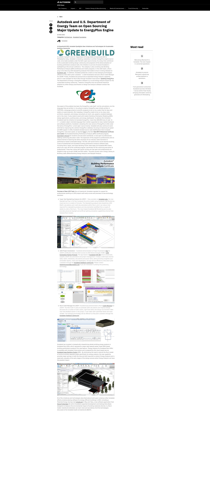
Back (60, 16)
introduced (79, 402)
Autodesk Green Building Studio (67, 352)
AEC (80, 8)
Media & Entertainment (117, 8)
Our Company (62, 8)
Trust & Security (133, 8)
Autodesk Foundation (79, 37)
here (84, 132)
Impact (73, 8)
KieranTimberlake (62, 404)
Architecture (68, 37)
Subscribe (145, 8)
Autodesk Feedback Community (84, 263)
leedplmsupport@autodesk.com (69, 265)
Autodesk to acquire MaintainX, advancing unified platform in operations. (142, 75)
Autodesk (64, 41)
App (107, 251)
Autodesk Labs (61, 73)
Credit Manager (107, 306)
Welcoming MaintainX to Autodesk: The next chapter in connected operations (142, 62)
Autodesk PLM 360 (95, 255)
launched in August (63, 136)
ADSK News (60, 5)
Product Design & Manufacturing (95, 8)
